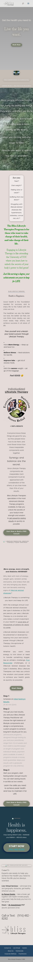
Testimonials (19, 951)
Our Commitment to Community (16, 80)
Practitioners (22, 954)
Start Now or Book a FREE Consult (16, 532)
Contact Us (7, 948)
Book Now (17, 45)
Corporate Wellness (10, 954)
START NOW (16, 846)
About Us (10, 951)
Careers (24, 948)
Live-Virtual (16, 948)
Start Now (16, 688)
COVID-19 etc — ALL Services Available (16, 86)
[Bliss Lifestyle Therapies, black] (14, 934)
